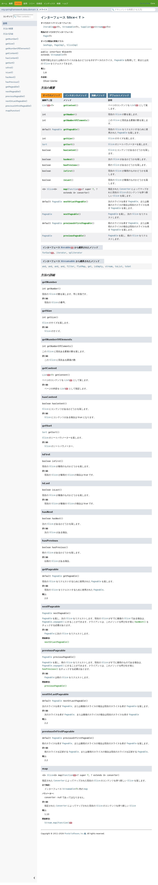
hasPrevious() (12, 82)
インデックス (49, 3)
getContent (69, 105)
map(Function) (13, 111)
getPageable (70, 129)
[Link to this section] (57, 87)
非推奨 (39, 3)
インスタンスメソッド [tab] (76, 95)
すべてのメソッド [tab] (51, 95)
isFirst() (9, 67)
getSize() (10, 44)
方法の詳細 (8, 34)
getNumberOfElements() (18, 48)
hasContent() (12, 58)
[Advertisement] (96, 859)
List (46, 105)
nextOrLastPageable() (16, 101)
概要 (11, 3)
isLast (67, 180)
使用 (25, 3)
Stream (100, 27)
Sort (44, 144)
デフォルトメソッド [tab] (119, 95)
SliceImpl (72, 45)
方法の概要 (8, 28)
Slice (50, 189)
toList (118, 266)
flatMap (81, 266)
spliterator (75, 252)
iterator (61, 252)
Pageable (57, 129)
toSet (128, 266)
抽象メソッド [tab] (98, 95)
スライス (43, 9)
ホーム (4, 3)
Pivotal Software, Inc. (74, 834)
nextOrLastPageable (74, 201)
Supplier (87, 27)
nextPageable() (13, 91)
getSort (67, 144)
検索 (58, 3)
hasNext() (10, 77)
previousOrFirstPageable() (18, 106)
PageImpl (59, 45)
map (65, 189)
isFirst (67, 171)
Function (74, 189)
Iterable (49, 27)
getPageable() (12, 87)
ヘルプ (65, 3)
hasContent (69, 150)
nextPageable (70, 214)
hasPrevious (70, 165)
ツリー (32, 3)
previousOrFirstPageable (77, 223)
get (89, 266)
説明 (5, 23)
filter (70, 266)
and (44, 266)
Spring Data (145, 3)
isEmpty (98, 266)
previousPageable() (15, 96)
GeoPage (47, 45)
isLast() (9, 72)
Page (45, 36)
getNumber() (12, 39)
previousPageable (73, 235)
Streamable (68, 27)
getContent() (12, 53)
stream (108, 266)
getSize (67, 138)
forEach (47, 252)
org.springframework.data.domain (18, 9)
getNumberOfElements (75, 120)
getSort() (10, 63)
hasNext (67, 159)
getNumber (69, 114)
